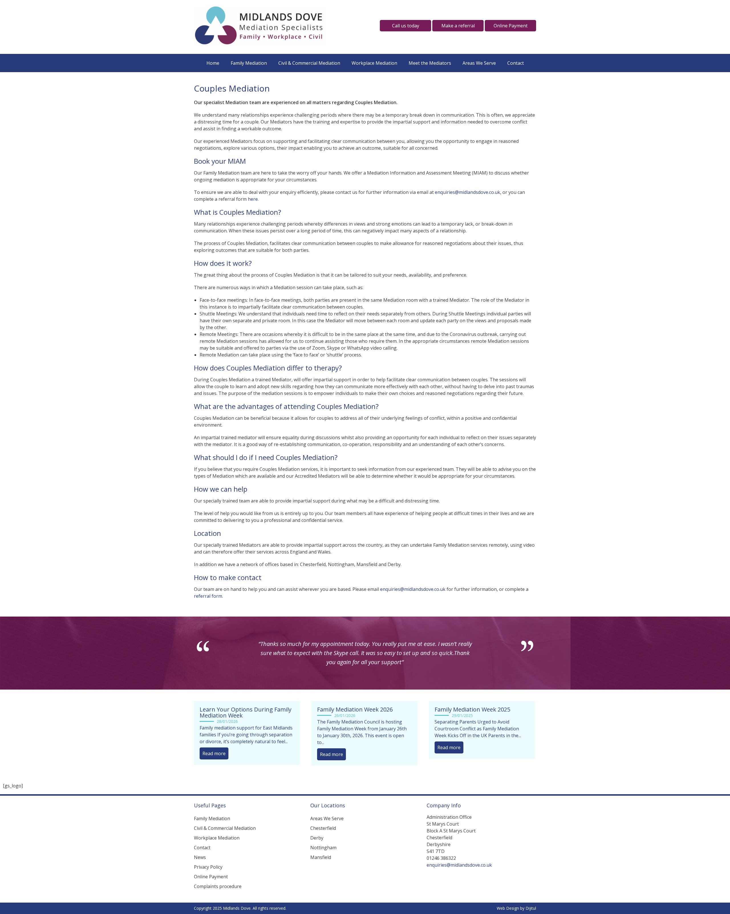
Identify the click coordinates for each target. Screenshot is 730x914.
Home (212, 63)
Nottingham (323, 847)
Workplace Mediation (374, 63)
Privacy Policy (208, 867)
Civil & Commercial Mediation (309, 63)
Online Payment (211, 877)
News (200, 857)
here (253, 199)
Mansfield (320, 857)
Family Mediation (249, 63)
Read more (214, 753)
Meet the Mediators (430, 63)
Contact (515, 63)
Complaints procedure (218, 886)
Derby (316, 838)
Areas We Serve (479, 63)
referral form (208, 596)
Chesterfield (323, 828)
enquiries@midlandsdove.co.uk (467, 192)
